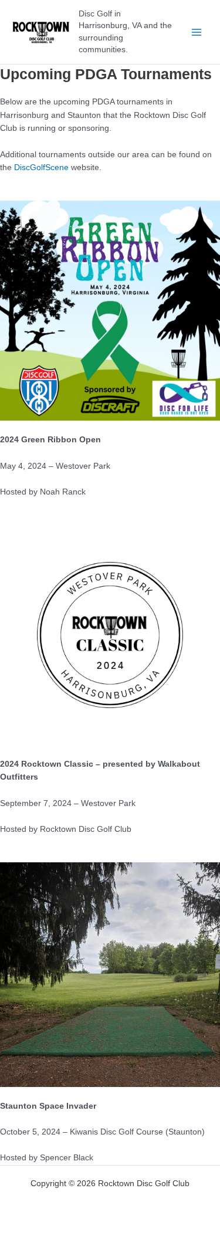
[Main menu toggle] (197, 32)
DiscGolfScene (41, 167)
